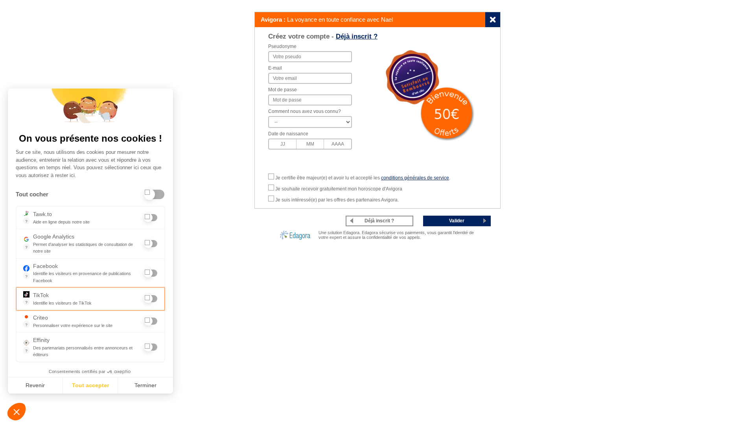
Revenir (35, 385)
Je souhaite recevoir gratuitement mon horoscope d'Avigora (338, 189)
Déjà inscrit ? (357, 36)
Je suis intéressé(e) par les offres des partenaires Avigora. (337, 200)
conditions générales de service (415, 178)
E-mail (275, 68)
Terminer (145, 385)
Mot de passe (282, 89)
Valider (456, 221)
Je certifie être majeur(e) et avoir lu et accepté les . (362, 178)
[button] (16, 411)
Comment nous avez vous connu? (304, 111)
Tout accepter (90, 385)
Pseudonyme (282, 46)
